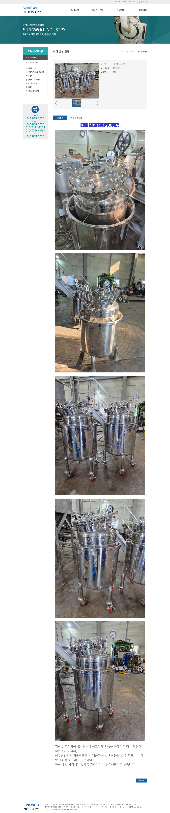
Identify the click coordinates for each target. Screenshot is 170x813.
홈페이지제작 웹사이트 (85, 809)
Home (116, 2)
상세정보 (59, 118)
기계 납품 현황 (31, 57)
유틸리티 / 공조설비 (33, 80)
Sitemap (134, 2)
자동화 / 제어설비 (32, 91)
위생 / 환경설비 (31, 83)
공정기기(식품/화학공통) (35, 72)
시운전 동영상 (76, 118)
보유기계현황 (97, 10)
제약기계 (29, 76)
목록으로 (141, 780)
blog (94, 809)
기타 (27, 95)
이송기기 (29, 87)
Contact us (124, 2)
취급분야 (120, 10)
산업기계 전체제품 (32, 62)
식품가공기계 (31, 68)
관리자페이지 (143, 2)
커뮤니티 (143, 10)
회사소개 (75, 10)
